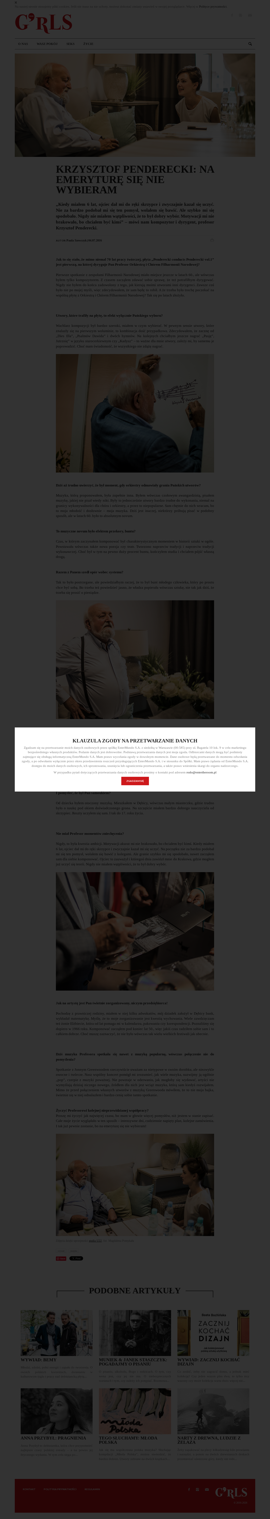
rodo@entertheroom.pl (201, 772)
